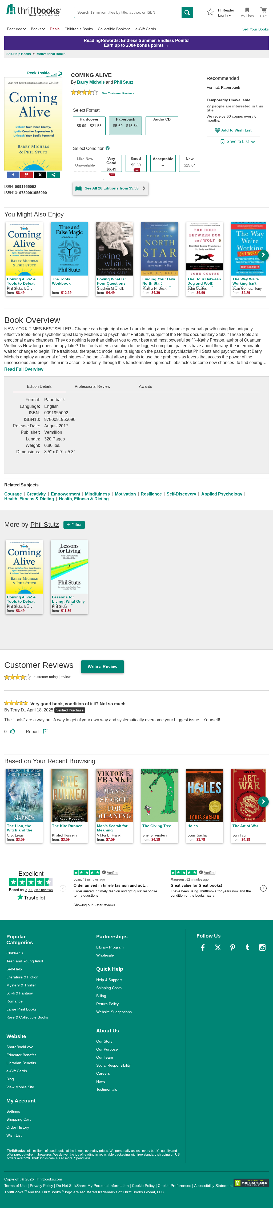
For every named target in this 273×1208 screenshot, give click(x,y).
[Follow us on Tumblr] (247, 947)
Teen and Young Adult (24, 961)
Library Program (110, 947)
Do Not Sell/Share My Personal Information (92, 1185)
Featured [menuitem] (14, 29)
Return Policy (107, 1004)
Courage (13, 494)
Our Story (104, 1041)
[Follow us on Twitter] (217, 947)
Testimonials (106, 1089)
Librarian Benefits (21, 1063)
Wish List (14, 1135)
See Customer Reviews (118, 93)
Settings (13, 1111)
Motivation (125, 494)
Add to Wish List (236, 130)
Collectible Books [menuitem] (112, 29)
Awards (145, 386)
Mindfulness (97, 494)
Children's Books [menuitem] (79, 29)
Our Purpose (107, 1049)
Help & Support (109, 980)
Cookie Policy (143, 1185)
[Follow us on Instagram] (262, 947)
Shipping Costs (109, 988)
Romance (14, 1001)
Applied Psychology (221, 494)
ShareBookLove (19, 1047)
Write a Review (102, 666)
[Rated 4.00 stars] (84, 93)
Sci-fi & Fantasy (19, 993)
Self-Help (14, 969)
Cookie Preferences (174, 1185)
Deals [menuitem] (54, 29)
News (101, 1081)
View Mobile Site (20, 1087)
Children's (14, 953)
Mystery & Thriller (21, 985)
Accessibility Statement (213, 1185)
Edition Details (39, 386)
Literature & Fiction (22, 977)
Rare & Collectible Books (27, 1017)
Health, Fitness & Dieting (29, 499)
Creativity (36, 494)
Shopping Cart (18, 1119)
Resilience (151, 494)
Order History (17, 1127)
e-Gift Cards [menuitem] (145, 29)
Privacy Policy (41, 1185)
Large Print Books (21, 1009)
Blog (10, 1079)
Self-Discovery (181, 494)
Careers (103, 1073)
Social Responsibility (113, 1065)
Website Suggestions (114, 1012)
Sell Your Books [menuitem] (255, 29)
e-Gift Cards (16, 1071)
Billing (101, 996)
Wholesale (105, 955)
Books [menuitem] (36, 29)
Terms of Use (15, 1185)
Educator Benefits (21, 1055)
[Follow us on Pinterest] (232, 947)
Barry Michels (91, 82)
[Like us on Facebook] (202, 947)
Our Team (104, 1057)
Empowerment (65, 494)
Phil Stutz (123, 82)
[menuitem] (226, 11)
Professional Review (92, 386)
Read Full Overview (23, 369)
